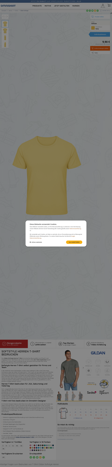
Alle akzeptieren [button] (74, 242)
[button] (36, 242)
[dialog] (56, 233)
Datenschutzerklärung (75, 228)
